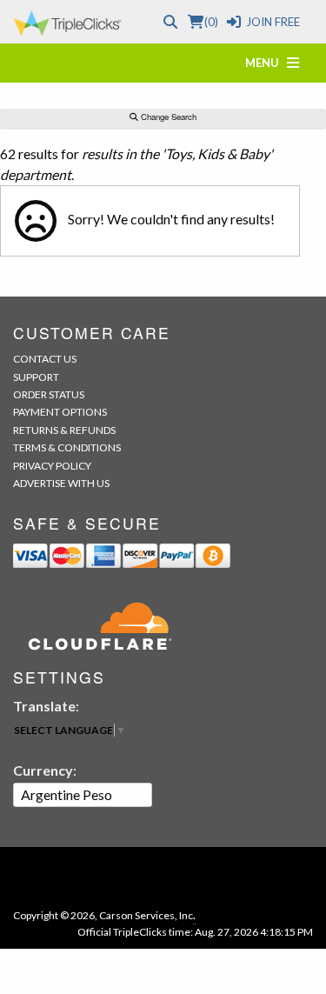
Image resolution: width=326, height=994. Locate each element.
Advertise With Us (61, 483)
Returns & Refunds (64, 430)
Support (36, 377)
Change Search (167, 116)
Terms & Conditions (67, 447)
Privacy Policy (52, 465)
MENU (266, 63)
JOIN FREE (273, 22)
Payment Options (60, 411)
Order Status (48, 394)
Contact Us (45, 358)
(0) (210, 22)
